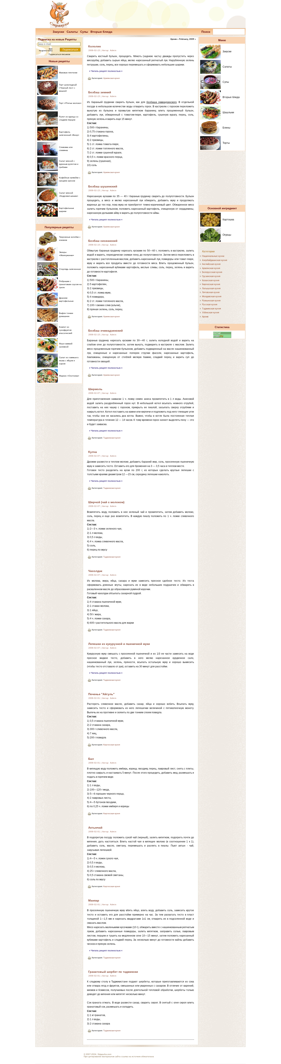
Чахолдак (95, 571)
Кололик (94, 46)
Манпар (93, 900)
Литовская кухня (210, 292)
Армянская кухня (111, 78)
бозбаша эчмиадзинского (161, 102)
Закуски (58, 31)
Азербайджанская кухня (214, 260)
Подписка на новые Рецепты (57, 39)
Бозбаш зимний (99, 92)
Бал (91, 758)
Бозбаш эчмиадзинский (105, 330)
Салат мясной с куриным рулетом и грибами (68, 164)
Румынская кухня (211, 300)
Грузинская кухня (211, 276)
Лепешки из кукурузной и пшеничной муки (119, 643)
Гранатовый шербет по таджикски (113, 971)
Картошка (228, 219)
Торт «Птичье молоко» (70, 103)
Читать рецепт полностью (106, 71)
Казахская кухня (210, 280)
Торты (226, 142)
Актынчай (95, 827)
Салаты (72, 31)
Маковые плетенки (68, 72)
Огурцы (227, 234)
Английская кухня (211, 264)
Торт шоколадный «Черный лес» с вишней (68, 88)
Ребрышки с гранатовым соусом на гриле (70, 284)
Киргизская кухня (111, 745)
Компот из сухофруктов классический (65, 330)
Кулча (92, 452)
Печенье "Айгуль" (101, 694)
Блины (226, 127)
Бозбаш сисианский (102, 240)
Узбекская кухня (210, 312)
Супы (84, 31)
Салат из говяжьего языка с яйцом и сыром (69, 360)
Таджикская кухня (111, 438)
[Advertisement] (222, 179)
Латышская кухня (211, 288)
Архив (205, 316)
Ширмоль (95, 389)
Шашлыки (228, 112)
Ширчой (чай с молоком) (106, 502)
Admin (113, 50)
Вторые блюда (101, 31)
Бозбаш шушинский (102, 186)
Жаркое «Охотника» (69, 376)
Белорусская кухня (212, 272)
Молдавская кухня (211, 296)
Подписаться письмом (59, 54)
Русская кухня (209, 304)
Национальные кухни (213, 256)
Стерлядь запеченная (70, 269)
